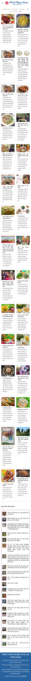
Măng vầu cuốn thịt (23, 409)
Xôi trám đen (21, 216)
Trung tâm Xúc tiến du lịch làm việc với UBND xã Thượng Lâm (18, 589)
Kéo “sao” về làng (12, 583)
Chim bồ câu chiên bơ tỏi (8, 484)
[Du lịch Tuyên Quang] (16, 3)
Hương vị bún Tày (7, 128)
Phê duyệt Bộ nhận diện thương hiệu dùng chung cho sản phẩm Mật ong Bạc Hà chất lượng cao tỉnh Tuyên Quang (23, 62)
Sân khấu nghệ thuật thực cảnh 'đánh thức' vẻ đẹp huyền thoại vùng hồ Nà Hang (18, 601)
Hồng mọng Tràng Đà (13, 594)
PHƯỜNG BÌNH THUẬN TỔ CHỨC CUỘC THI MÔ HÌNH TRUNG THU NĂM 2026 (18, 615)
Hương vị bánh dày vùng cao (8, 346)
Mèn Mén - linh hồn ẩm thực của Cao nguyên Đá (23, 31)
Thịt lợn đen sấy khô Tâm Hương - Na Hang (8, 448)
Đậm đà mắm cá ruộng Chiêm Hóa (8, 154)
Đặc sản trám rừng (23, 95)
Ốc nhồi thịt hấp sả (8, 378)
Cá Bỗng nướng (7, 407)
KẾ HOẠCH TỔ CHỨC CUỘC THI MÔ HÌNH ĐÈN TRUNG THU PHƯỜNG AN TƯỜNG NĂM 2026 (18, 622)
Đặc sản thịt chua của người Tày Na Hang (23, 378)
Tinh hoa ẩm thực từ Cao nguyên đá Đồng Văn (8, 27)
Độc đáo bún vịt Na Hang (23, 281)
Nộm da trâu (21, 347)
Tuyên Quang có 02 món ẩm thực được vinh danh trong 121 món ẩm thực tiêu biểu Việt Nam (8, 248)
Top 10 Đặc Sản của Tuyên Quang (8, 217)
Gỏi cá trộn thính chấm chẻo (23, 315)
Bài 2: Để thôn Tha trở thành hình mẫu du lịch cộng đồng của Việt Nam (18, 637)
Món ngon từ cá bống (23, 186)
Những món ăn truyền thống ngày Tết (23, 155)
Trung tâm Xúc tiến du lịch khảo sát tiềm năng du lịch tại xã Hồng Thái (18, 566)
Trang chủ (6, 9)
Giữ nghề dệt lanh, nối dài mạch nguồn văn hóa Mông (18, 539)
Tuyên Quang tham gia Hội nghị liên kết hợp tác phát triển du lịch (18, 572)
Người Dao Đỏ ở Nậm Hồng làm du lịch (18, 534)
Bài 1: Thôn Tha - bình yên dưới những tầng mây (18, 643)
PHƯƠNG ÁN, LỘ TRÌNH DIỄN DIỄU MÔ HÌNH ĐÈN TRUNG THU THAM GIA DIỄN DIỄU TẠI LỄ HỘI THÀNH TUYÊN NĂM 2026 (18, 526)
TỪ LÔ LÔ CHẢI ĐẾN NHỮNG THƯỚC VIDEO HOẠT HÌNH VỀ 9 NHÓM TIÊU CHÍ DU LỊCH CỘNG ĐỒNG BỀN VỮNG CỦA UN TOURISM (18, 548)
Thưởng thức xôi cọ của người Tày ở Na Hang (23, 480)
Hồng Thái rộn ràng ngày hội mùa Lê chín (18, 608)
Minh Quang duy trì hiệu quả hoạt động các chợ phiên (18, 519)
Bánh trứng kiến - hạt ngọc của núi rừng (23, 125)
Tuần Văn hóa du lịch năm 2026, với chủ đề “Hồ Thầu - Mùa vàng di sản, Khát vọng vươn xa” (18, 629)
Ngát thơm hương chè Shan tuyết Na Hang (23, 439)
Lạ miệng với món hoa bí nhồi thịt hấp (8, 315)
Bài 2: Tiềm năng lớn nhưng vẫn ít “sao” (18, 578)
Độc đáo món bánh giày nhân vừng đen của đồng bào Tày (8, 284)
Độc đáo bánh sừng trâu (23, 247)
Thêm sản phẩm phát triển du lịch (8, 187)
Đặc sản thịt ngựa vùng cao (8, 60)
